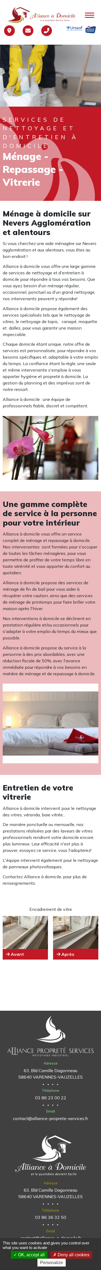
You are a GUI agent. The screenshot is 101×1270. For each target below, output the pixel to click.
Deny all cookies (73, 1254)
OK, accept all (31, 1254)
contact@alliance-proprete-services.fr (50, 1118)
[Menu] (89, 16)
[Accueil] (42, 15)
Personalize (51, 1262)
